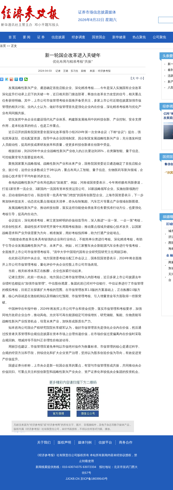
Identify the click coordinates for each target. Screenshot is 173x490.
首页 (3, 46)
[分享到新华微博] (6, 79)
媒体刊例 (85, 442)
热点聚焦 (139, 37)
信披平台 (105, 442)
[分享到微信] (26, 79)
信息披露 (58, 37)
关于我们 (44, 442)
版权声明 (64, 442)
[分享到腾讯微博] (16, 79)
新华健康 (119, 37)
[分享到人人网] (21, 79)
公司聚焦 (159, 37)
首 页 (12, 37)
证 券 (41, 37)
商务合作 (125, 442)
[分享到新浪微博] (11, 79)
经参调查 (78, 37)
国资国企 (98, 37)
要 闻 (26, 37)
